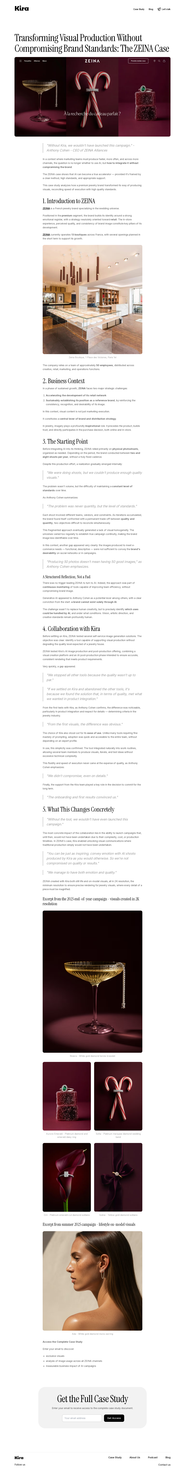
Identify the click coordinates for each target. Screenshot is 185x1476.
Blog (168, 1457)
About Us (134, 1457)
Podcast (153, 1457)
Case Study (115, 1457)
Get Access (114, 1418)
